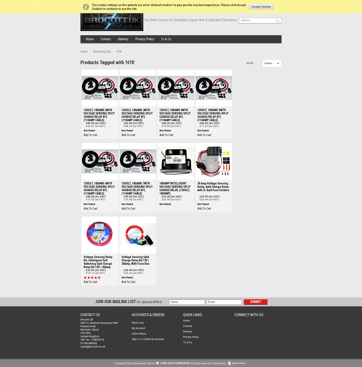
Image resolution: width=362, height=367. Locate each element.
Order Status (139, 333)
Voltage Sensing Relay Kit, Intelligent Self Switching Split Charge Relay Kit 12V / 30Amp (98, 262)
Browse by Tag (102, 51)
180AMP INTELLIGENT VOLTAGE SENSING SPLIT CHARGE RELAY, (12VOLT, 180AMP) (175, 188)
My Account (138, 328)
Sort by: (250, 63)
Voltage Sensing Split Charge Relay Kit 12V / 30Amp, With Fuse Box (135, 260)
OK (261, 6)
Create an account (153, 339)
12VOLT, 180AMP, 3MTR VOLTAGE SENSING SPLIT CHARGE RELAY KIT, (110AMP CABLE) (137, 115)
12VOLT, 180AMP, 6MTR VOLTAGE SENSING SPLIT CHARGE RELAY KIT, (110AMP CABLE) (99, 188)
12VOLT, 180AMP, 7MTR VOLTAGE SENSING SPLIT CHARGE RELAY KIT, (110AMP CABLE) (137, 188)
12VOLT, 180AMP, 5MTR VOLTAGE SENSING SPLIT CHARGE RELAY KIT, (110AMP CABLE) (213, 115)
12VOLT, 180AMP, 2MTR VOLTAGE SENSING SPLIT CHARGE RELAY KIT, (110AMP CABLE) (99, 115)
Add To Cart (90, 135)
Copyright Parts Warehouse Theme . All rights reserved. (163, 363)
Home (90, 39)
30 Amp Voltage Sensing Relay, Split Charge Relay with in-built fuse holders (213, 187)
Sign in (136, 339)
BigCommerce (237, 363)
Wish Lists (138, 322)
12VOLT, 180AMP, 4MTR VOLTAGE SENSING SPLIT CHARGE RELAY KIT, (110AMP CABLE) (175, 115)
